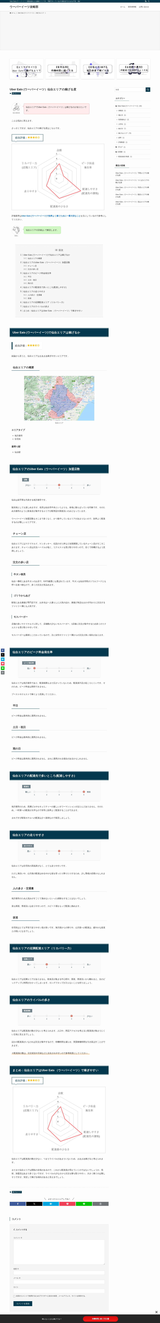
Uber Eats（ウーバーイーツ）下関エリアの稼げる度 (132, 174)
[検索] (148, 1)
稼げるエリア (16, 93)
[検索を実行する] (148, 89)
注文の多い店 (33, 269)
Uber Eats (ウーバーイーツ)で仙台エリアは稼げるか (46, 255)
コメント (17, 1238)
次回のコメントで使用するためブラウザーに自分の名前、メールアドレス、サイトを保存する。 (51, 1296)
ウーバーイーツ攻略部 (24, 6)
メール (16, 1278)
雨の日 (30, 283)
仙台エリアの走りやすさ (34, 291)
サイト (15, 1287)
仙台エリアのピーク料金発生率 (37, 273)
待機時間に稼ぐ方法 (99, 1319)
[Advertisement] (80, 31)
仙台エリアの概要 (35, 258)
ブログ (121, 147)
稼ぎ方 (122, 128)
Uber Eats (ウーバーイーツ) (130, 106)
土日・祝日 (32, 280)
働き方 (122, 115)
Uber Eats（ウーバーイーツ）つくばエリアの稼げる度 (132, 181)
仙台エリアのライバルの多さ (36, 306)
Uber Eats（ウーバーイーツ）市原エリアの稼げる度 (132, 188)
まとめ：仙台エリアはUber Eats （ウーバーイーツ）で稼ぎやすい (52, 311)
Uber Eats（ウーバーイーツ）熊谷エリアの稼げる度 (132, 196)
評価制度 (122, 142)
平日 (29, 277)
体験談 (122, 110)
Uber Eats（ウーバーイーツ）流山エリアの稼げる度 (132, 203)
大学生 (122, 124)
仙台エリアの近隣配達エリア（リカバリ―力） (44, 302)
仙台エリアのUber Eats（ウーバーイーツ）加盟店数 (46, 262)
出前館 (121, 152)
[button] (18, 1204)
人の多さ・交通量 (35, 295)
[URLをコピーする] (101, 1204)
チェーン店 (32, 266)
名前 (16, 1269)
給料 (121, 138)
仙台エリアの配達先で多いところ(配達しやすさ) (45, 287)
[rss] (145, 1)
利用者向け (123, 119)
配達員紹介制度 (125, 156)
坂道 (29, 298)
